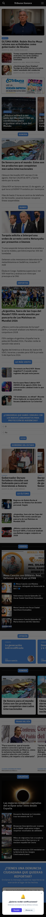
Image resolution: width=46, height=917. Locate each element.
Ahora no (28, 910)
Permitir (16, 910)
